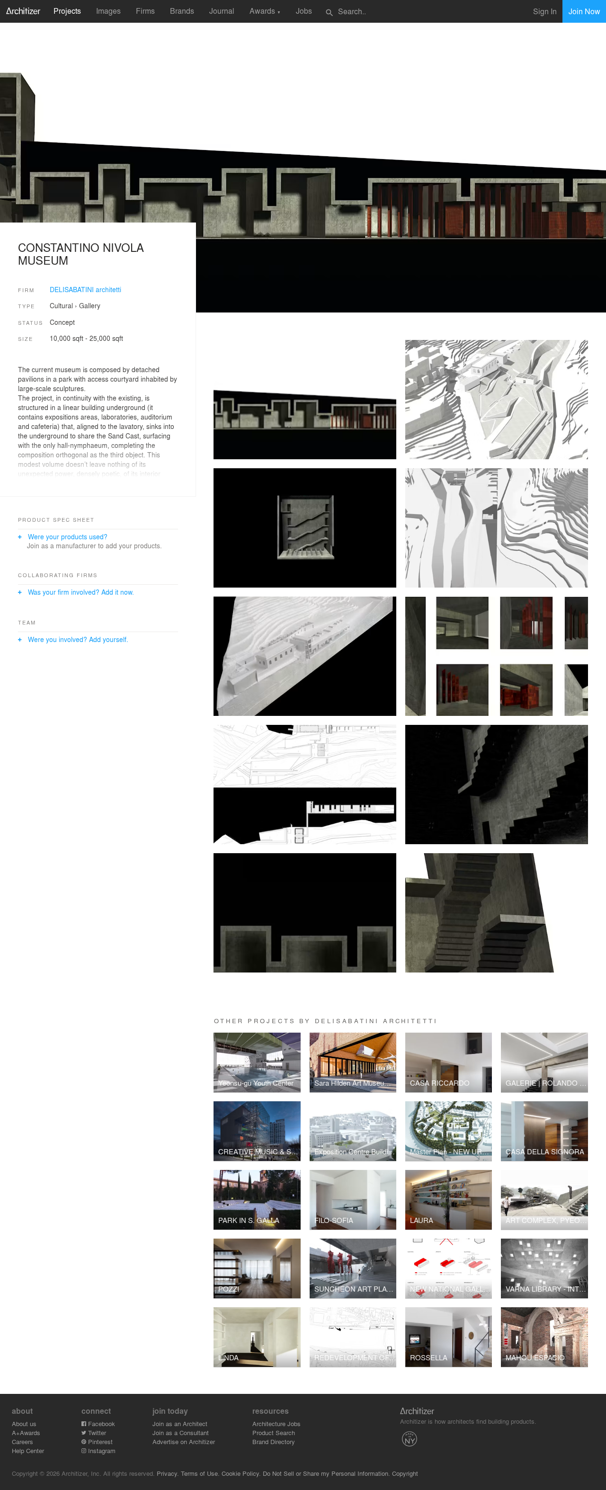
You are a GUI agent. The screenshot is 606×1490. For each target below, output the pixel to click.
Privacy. (168, 1473)
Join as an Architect (179, 1423)
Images (108, 10)
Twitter (96, 1432)
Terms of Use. (200, 1473)
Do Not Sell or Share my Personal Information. (326, 1473)
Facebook (100, 1423)
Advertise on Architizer (183, 1441)
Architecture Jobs (276, 1423)
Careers (22, 1441)
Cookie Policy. (241, 1473)
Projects (67, 10)
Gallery (89, 305)
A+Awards (26, 1432)
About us (24, 1423)
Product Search (273, 1432)
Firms (145, 10)
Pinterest (99, 1441)
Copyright (405, 1473)
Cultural (61, 305)
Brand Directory (273, 1441)
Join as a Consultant (180, 1432)
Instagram (101, 1450)
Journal (221, 10)
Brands (182, 10)
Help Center (28, 1450)
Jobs (304, 10)
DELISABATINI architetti (85, 289)
